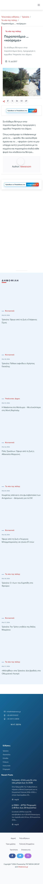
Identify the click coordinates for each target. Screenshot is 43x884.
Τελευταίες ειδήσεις (10, 17)
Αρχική (13, 838)
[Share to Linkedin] (17, 101)
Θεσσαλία (6, 755)
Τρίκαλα (25, 17)
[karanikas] (21, 245)
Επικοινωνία (25, 850)
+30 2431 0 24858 (13, 719)
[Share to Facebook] (8, 101)
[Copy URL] (26, 101)
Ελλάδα (5, 758)
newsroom (25, 166)
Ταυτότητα (14, 850)
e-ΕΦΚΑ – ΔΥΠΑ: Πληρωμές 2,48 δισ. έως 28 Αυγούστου (24, 806)
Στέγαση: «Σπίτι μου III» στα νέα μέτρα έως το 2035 (24, 781)
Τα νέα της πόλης (9, 20)
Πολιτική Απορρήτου (26, 844)
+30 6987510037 (12, 715)
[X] (20, 856)
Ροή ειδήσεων (24, 838)
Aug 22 (16, 799)
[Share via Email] (21, 101)
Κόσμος (6, 762)
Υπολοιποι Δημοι (12, 399)
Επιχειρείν (6, 769)
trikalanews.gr (23, 867)
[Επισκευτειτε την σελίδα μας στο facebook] (12, 856)
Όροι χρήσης (11, 844)
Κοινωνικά (9, 311)
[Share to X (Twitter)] (12, 101)
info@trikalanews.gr (14, 712)
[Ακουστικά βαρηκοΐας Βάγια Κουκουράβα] (21, 212)
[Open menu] (39, 5)
